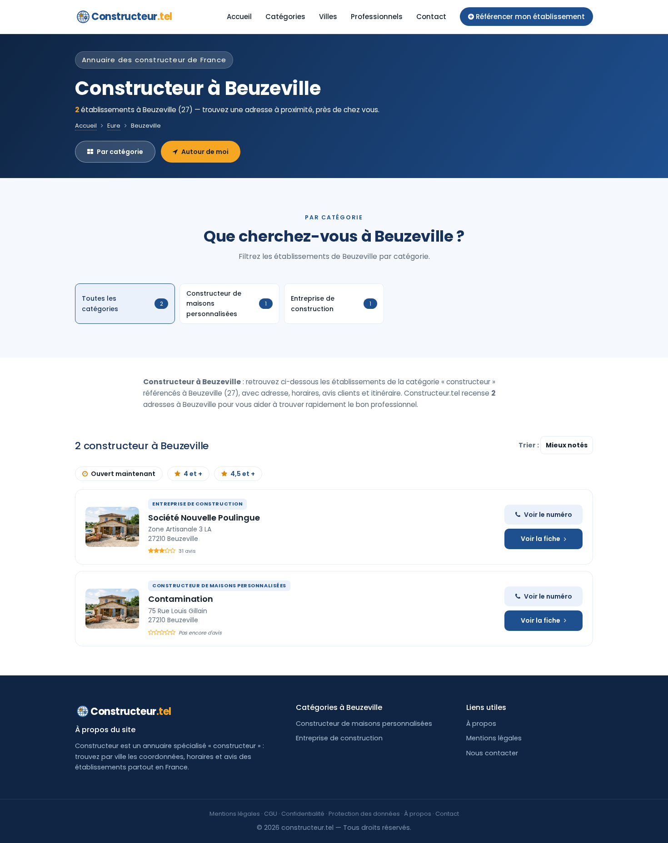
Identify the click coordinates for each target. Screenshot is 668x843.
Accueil (239, 16)
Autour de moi (205, 151)
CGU (270, 813)
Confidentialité (302, 813)
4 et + (193, 473)
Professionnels (377, 16)
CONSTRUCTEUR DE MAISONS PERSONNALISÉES (219, 585)
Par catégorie (120, 151)
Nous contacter (492, 753)
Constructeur (131, 17)
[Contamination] (112, 609)
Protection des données (364, 813)
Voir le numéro (548, 514)
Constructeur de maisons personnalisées (364, 723)
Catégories (285, 16)
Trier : (529, 445)
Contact (431, 16)
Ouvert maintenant (123, 473)
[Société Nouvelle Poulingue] (112, 527)
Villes (328, 16)
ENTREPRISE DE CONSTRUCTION (197, 503)
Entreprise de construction (339, 738)
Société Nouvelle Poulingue (203, 517)
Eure (113, 125)
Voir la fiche (540, 538)
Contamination (180, 599)
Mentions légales (494, 738)
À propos (481, 723)
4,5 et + (242, 473)
